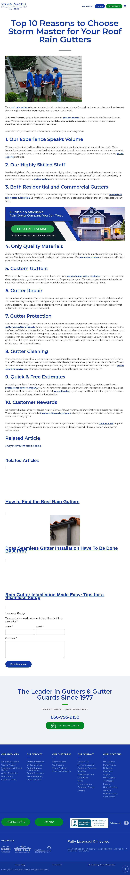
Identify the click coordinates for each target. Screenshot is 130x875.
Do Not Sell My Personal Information (101, 865)
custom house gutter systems (83, 276)
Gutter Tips (83, 777)
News (80, 781)
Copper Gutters (8, 765)
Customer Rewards (87, 768)
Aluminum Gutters (10, 762)
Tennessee (108, 781)
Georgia (107, 790)
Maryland (107, 771)
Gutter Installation (35, 762)
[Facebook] (126, 825)
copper (95, 257)
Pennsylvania (109, 765)
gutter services (71, 118)
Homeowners (59, 762)
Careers (81, 790)
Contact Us (83, 762)
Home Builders (59, 768)
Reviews (82, 771)
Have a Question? (86, 765)
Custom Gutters (9, 779)
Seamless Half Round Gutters (11, 769)
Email (39, 627)
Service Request (34, 776)
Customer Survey (86, 787)
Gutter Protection (9, 773)
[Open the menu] (124, 6)
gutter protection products (20, 327)
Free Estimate (114, 6)
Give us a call (106, 423)
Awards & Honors (86, 774)
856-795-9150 (87, 6)
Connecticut (109, 796)
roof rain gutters (20, 107)
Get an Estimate (68, 725)
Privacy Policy (20, 865)
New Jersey (109, 762)
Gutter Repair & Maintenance (34, 769)
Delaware (108, 768)
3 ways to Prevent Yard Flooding (23, 446)
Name (9, 627)
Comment (11, 638)
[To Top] (125, 869)
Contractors (58, 765)
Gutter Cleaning (34, 765)
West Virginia (109, 777)
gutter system (42, 179)
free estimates (61, 391)
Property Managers (61, 771)
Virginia (106, 774)
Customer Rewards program (55, 413)
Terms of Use (56, 865)
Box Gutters (7, 776)
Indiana (106, 784)
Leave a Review (85, 784)
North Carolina (110, 787)
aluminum (85, 257)
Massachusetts (110, 793)
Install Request (34, 779)
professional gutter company (21, 388)
